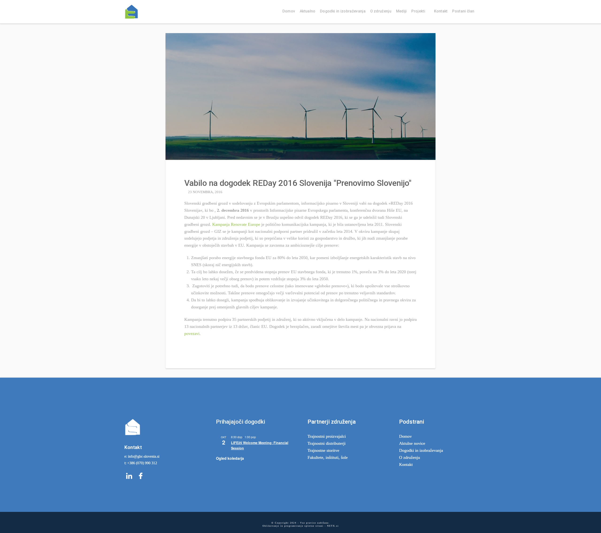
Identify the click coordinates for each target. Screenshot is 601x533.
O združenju (409, 457)
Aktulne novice (412, 443)
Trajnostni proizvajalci (327, 436)
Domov (405, 436)
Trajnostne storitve (323, 450)
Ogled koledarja (230, 458)
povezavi (192, 333)
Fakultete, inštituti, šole (328, 457)
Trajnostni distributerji (327, 443)
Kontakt (406, 464)
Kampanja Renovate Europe (235, 224)
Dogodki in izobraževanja (421, 450)
